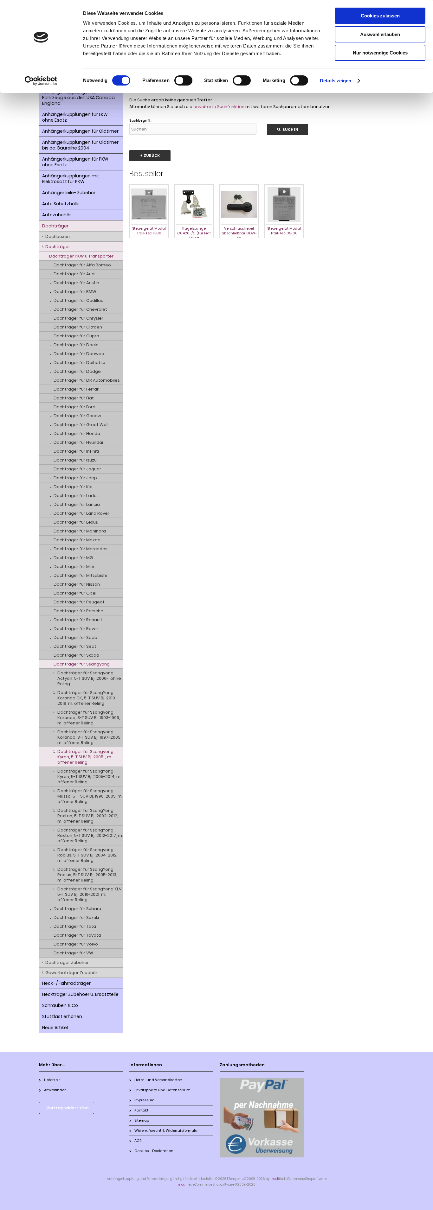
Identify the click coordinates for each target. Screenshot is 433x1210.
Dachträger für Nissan (77, 584)
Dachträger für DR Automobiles (87, 380)
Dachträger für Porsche (78, 611)
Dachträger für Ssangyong (82, 664)
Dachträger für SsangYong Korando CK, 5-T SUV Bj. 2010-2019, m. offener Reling (87, 698)
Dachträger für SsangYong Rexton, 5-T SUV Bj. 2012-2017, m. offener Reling (90, 835)
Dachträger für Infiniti (76, 451)
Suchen (287, 129)
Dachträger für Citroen (78, 327)
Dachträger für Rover (76, 629)
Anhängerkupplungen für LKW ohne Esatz (75, 117)
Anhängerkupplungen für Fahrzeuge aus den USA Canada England (78, 97)
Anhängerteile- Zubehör (68, 192)
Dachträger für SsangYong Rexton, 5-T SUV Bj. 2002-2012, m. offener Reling (87, 815)
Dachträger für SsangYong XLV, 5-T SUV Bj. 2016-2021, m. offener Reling (90, 894)
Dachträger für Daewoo (79, 354)
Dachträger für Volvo (76, 944)
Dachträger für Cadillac (78, 300)
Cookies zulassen (380, 15)
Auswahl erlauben (380, 34)
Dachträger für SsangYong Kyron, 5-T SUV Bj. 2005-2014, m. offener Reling (89, 776)
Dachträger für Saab (75, 637)
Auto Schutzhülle (61, 204)
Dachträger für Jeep (75, 478)
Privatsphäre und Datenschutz (162, 1089)
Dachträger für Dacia (76, 345)
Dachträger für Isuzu (75, 460)
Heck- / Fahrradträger (66, 983)
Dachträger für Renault (78, 620)
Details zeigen (335, 80)
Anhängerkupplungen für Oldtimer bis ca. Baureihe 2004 (80, 145)
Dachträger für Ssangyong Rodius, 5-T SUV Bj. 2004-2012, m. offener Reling (87, 855)
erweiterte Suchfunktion (218, 107)
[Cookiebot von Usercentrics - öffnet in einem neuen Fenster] (41, 81)
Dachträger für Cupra (76, 336)
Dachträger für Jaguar (77, 469)
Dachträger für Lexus (76, 522)
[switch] (183, 80)
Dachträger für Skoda (76, 655)
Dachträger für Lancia (77, 504)
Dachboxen (57, 236)
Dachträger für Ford (74, 407)
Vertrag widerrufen (67, 1108)
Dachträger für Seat (75, 646)
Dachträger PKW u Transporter (81, 256)
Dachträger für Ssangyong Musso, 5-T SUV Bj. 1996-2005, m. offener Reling (90, 796)
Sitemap (141, 1120)
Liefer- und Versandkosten (158, 1079)
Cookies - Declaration (153, 1150)
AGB (137, 1140)
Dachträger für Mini (74, 567)
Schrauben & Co (60, 1005)
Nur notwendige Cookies (380, 52)
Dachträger (55, 226)
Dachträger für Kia (73, 487)
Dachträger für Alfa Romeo (82, 265)
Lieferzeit (52, 1079)
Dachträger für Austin (76, 283)
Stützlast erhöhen (62, 1016)
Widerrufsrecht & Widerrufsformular (166, 1130)
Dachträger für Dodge (77, 371)
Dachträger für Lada (75, 496)
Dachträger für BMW (75, 292)
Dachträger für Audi (74, 274)
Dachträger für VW (73, 953)
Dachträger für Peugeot (79, 602)
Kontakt (141, 1110)
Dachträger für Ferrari (77, 389)
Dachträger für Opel (75, 593)
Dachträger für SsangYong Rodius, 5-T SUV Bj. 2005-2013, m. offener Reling (87, 874)
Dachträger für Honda (77, 433)
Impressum (144, 1100)
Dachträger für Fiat (74, 398)
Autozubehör (56, 215)
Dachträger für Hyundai (78, 442)
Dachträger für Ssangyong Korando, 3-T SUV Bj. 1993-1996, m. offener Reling (88, 717)
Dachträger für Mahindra (80, 531)
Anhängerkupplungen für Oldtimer (80, 131)
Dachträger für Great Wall (81, 425)
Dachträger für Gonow (77, 416)
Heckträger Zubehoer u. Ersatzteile (80, 994)
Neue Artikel (55, 1027)
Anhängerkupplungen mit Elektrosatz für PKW (70, 179)
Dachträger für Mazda (77, 540)
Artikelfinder (55, 1089)
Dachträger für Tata (75, 926)
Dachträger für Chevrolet (80, 309)
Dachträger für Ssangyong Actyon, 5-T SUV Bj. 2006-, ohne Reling (89, 678)
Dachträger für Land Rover (81, 513)
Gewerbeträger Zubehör (71, 973)
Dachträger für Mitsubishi (80, 575)
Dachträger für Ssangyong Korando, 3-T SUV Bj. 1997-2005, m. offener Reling (89, 737)
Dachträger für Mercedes (80, 549)
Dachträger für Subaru (77, 909)
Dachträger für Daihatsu (79, 363)
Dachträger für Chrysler (78, 318)
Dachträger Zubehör (67, 962)
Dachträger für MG (73, 558)
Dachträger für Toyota (77, 935)
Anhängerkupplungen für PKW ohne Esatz (75, 162)
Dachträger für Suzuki (76, 917)
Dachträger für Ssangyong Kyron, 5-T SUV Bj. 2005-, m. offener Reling (85, 756)
